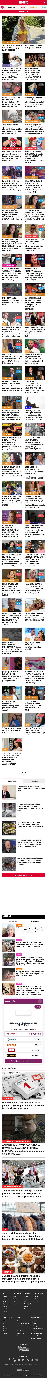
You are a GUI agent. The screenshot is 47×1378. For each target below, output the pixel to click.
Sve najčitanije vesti (23, 875)
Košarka (26, 1299)
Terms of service (36, 1338)
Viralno (39, 1293)
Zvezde (15, 1299)
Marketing (34, 1326)
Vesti (5, 1293)
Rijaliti (15, 1296)
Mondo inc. (36, 1318)
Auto (18, 1336)
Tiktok (36, 1301)
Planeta (19, 1321)
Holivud (15, 1301)
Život (4, 1321)
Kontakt (33, 1323)
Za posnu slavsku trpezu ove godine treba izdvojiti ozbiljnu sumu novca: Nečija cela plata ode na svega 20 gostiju (23, 1279)
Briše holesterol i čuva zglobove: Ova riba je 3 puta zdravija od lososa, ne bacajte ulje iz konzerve (30, 824)
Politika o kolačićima (37, 1328)
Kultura (5, 1333)
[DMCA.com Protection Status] (23, 1370)
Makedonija (20, 1333)
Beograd (5, 1306)
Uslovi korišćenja (36, 1331)
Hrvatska (19, 1326)
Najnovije (34, 781)
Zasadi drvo (6, 1309)
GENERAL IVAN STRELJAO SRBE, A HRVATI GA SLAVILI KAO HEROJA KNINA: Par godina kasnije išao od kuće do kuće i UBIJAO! (23, 1149)
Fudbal (26, 1296)
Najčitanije (12, 781)
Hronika (5, 1301)
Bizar (36, 1296)
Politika (5, 1296)
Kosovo (5, 1311)
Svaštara (37, 1299)
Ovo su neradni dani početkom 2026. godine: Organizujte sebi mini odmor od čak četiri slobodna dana (23, 1105)
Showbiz (17, 1293)
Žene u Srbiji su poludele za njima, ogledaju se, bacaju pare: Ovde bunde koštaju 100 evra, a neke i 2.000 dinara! (22, 1236)
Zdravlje (5, 1328)
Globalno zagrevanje (23, 1323)
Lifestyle (7, 1318)
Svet (19, 1318)
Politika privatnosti (36, 1333)
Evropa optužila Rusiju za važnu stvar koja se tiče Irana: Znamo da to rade (31, 788)
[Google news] (37, 1360)
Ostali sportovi (28, 1304)
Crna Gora (20, 1331)
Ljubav (5, 1326)
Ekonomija (6, 1304)
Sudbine (5, 1314)
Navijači (26, 1306)
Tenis (25, 1301)
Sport (27, 1293)
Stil (4, 1323)
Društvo (5, 1299)
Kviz (14, 1304)
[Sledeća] (25, 773)
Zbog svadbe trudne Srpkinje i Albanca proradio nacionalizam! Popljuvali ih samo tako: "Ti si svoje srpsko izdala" (22, 1193)
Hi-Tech (5, 1331)
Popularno (34, 921)
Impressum (34, 1321)
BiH (18, 1328)
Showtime (27, 1309)
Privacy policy (35, 1336)
